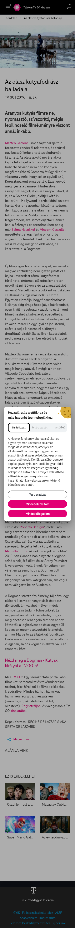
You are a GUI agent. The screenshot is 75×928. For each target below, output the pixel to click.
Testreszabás (37, 494)
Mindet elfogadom (38, 514)
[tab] (19, 427)
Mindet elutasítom (37, 504)
